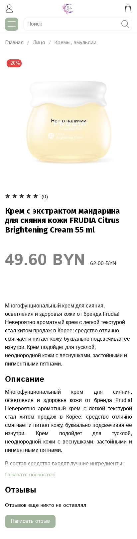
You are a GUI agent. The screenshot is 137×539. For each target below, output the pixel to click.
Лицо (39, 42)
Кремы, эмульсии (75, 42)
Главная (14, 42)
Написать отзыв (30, 521)
